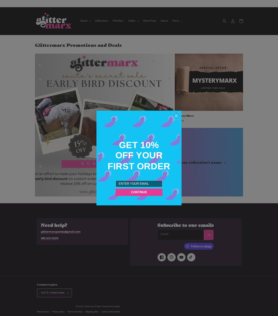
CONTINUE (139, 192)
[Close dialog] (176, 116)
